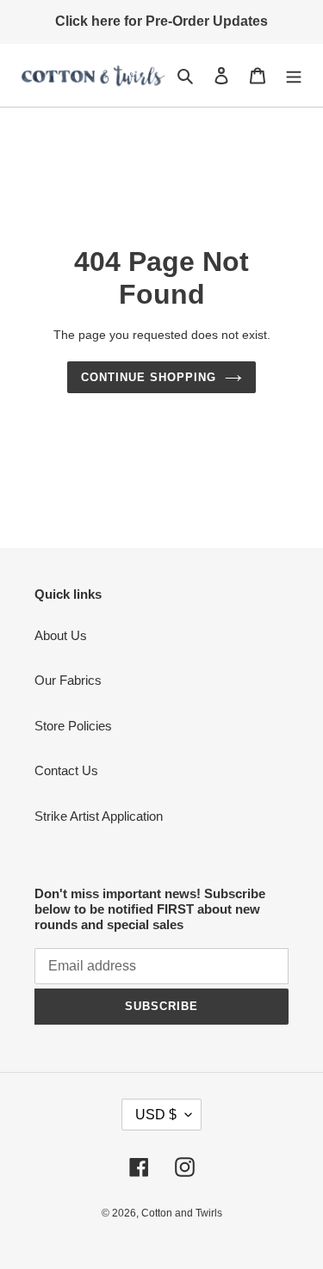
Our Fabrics (68, 680)
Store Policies (73, 725)
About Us (60, 635)
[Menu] (294, 75)
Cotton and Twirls (181, 1213)
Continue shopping (149, 377)
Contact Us (66, 770)
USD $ (156, 1114)
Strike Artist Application (98, 816)
